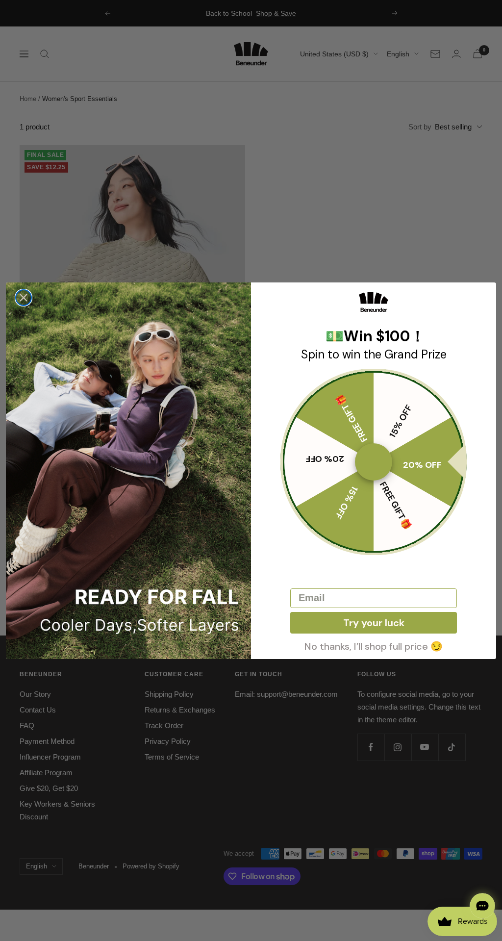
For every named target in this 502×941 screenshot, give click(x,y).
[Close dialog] (23, 297)
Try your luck (373, 622)
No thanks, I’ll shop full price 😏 (373, 645)
